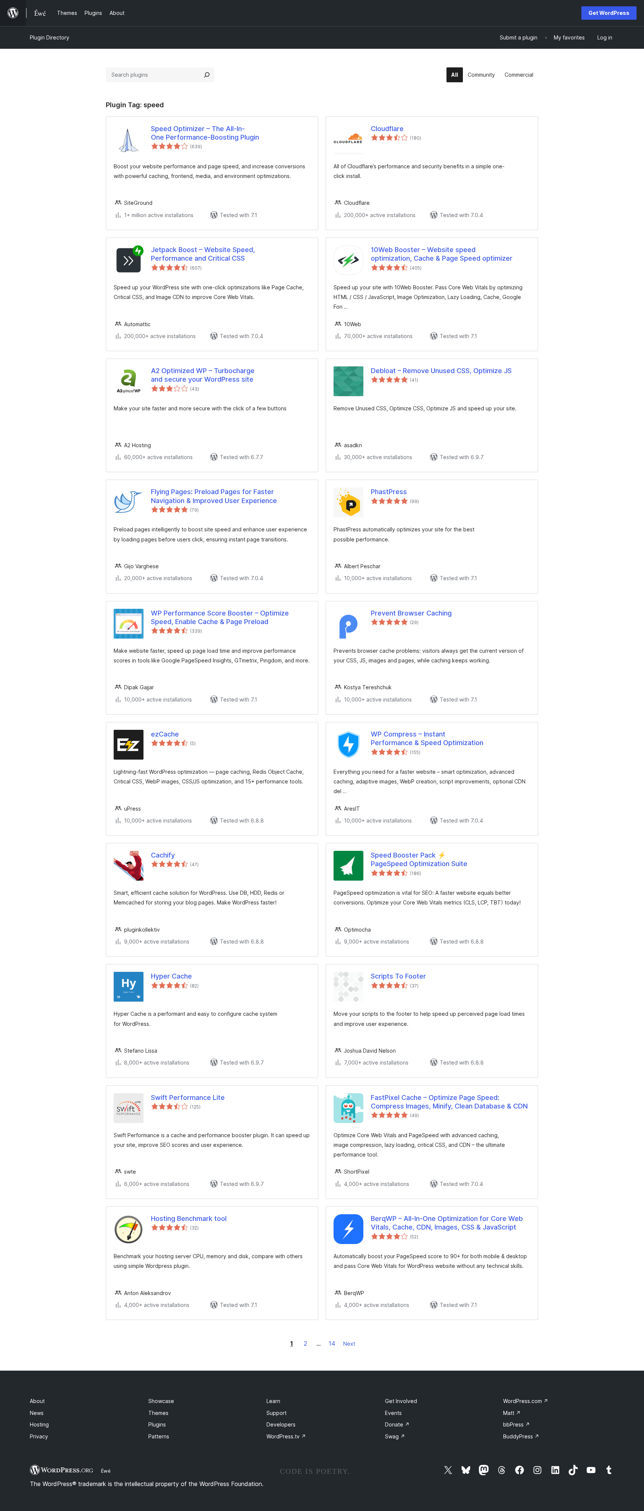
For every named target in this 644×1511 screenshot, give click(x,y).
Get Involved (401, 1401)
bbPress (516, 1424)
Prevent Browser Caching (411, 613)
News (37, 1413)
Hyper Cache (171, 976)
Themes (158, 1413)
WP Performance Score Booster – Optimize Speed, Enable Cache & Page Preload (220, 617)
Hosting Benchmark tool (189, 1218)
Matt (512, 1413)
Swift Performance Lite (188, 1097)
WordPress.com (525, 1401)
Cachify (163, 855)
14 (332, 1343)
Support (276, 1413)
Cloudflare (387, 129)
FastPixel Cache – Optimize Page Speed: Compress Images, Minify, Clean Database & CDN (449, 1102)
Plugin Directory (49, 37)
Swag (395, 1436)
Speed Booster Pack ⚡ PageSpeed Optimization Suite (419, 859)
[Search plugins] (206, 74)
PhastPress (389, 492)
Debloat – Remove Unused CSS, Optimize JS (441, 371)
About (37, 1401)
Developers (281, 1424)
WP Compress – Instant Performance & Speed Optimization (427, 738)
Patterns (158, 1436)
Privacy (39, 1436)
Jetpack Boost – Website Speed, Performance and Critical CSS (203, 254)
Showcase (161, 1401)
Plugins (157, 1424)
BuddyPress (521, 1436)
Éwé (106, 1471)
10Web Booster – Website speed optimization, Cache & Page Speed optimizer (441, 254)
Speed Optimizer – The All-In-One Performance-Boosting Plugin (205, 133)
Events (393, 1413)
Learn (273, 1401)
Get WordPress (608, 13)
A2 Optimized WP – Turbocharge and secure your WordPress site (203, 375)
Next (349, 1343)
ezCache (165, 734)
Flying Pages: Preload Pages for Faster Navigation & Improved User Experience (214, 496)
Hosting (39, 1424)
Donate (397, 1424)
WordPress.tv (286, 1436)
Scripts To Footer (398, 976)
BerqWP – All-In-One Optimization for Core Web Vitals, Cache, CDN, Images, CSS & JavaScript (447, 1223)
